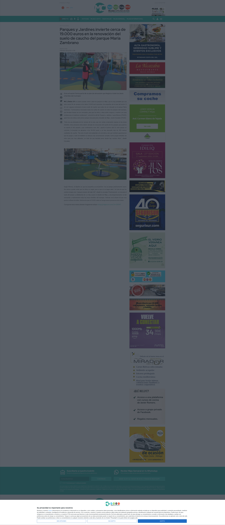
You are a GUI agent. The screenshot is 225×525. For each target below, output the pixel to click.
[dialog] (112, 512)
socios (50, 510)
